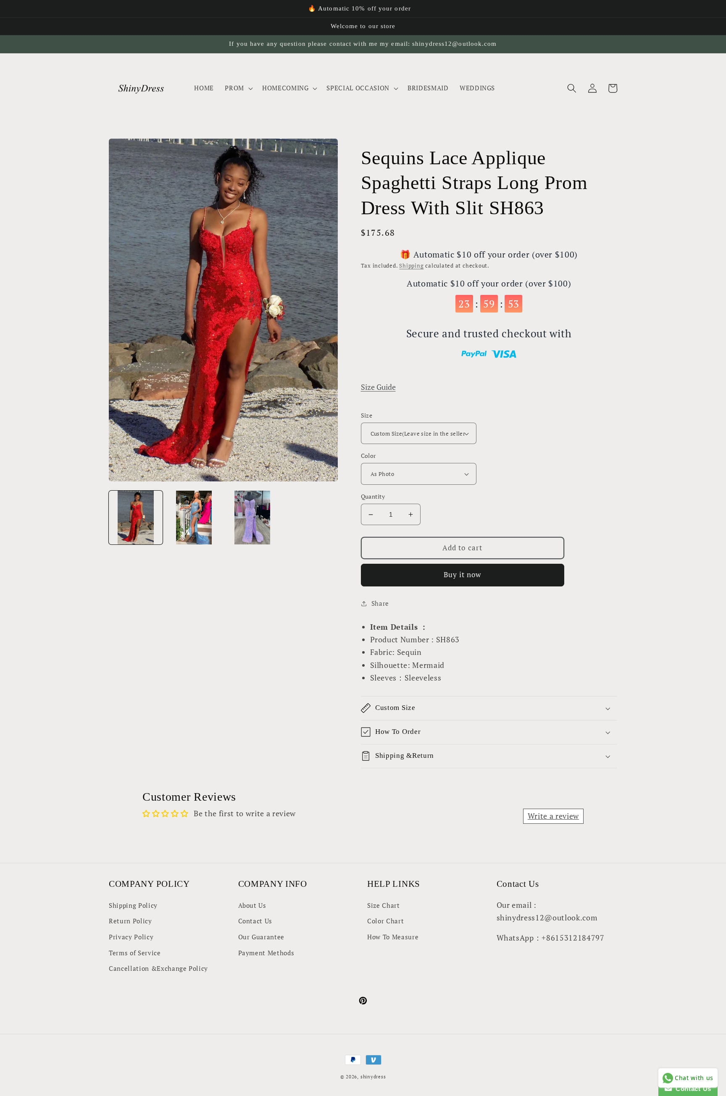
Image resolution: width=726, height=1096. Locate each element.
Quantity (373, 496)
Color (368, 456)
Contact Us (255, 921)
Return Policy (130, 921)
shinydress (373, 1077)
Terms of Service (135, 953)
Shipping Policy (133, 905)
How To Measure (392, 937)
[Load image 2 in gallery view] (194, 517)
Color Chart (385, 921)
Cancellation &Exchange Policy (158, 968)
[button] (238, 88)
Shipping (411, 265)
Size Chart (383, 905)
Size (367, 415)
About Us (252, 905)
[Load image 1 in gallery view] (136, 517)
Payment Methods (266, 953)
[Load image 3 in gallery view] (252, 517)
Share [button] (380, 603)
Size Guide (378, 387)
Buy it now (462, 574)
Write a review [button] (553, 816)
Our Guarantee (261, 937)
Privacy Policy (131, 937)
